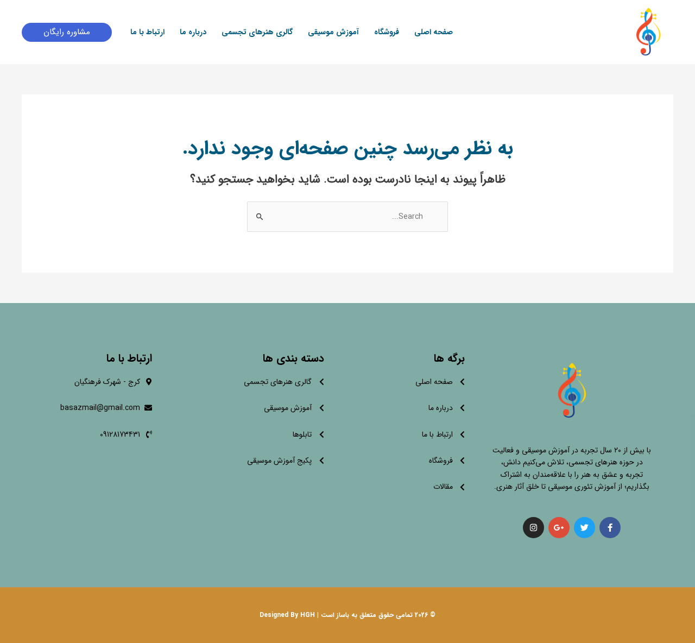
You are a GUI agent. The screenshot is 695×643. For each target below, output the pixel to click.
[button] (67, 32)
